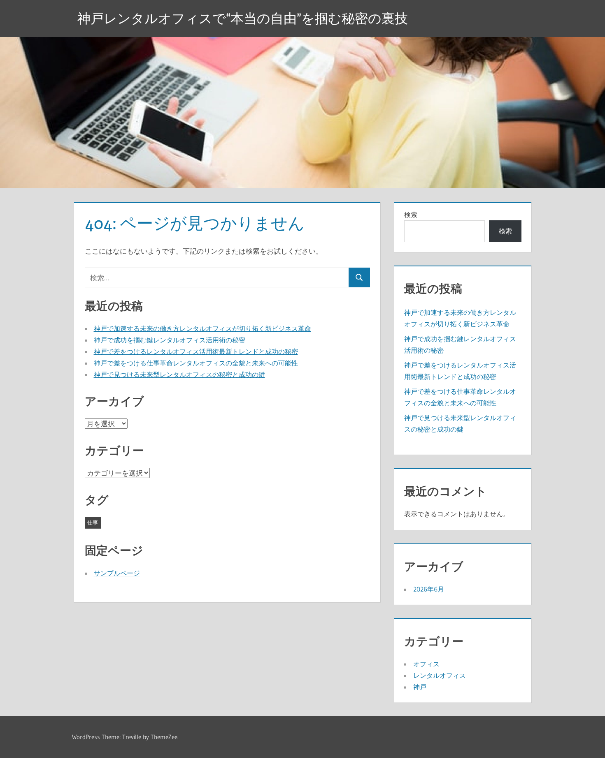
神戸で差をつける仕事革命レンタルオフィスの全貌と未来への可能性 (196, 363)
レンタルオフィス (439, 675)
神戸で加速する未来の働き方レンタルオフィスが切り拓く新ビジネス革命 (202, 328)
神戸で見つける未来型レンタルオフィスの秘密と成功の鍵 (179, 374)
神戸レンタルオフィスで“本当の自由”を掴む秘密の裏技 (242, 18)
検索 (410, 214)
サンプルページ (117, 573)
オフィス (426, 664)
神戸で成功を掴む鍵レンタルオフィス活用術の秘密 (169, 340)
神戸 (419, 687)
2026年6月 (428, 589)
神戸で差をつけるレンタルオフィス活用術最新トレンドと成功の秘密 (196, 351)
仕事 (92, 522)
